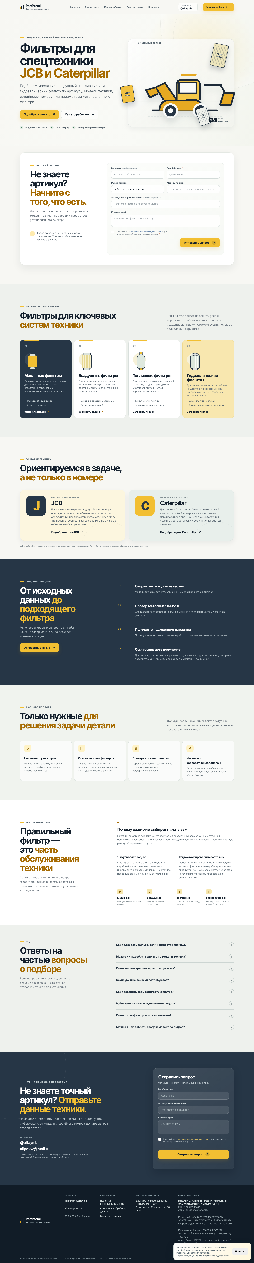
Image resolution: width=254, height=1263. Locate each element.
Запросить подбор (36, 411)
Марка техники (119, 182)
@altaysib (28, 1142)
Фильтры (74, 7)
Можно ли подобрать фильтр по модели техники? (151, 956)
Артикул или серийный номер (136, 197)
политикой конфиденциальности (146, 231)
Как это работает (79, 114)
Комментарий (118, 212)
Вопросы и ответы (110, 1216)
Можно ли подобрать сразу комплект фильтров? (150, 1027)
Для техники (92, 7)
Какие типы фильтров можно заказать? (143, 1015)
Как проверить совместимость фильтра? (145, 991)
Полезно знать (134, 7)
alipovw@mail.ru (34, 1149)
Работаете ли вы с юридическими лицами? (146, 1003)
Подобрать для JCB (67, 532)
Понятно (240, 1251)
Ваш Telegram (175, 168)
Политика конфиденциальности (112, 1202)
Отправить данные (39, 647)
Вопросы (153, 7)
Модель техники (175, 182)
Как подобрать (112, 7)
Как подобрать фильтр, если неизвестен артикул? (151, 944)
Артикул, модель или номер (172, 1103)
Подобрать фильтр (218, 7)
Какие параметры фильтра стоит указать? (146, 968)
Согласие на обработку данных (113, 1210)
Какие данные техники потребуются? (142, 980)
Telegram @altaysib (76, 1200)
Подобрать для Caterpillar (180, 532)
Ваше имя (124, 168)
